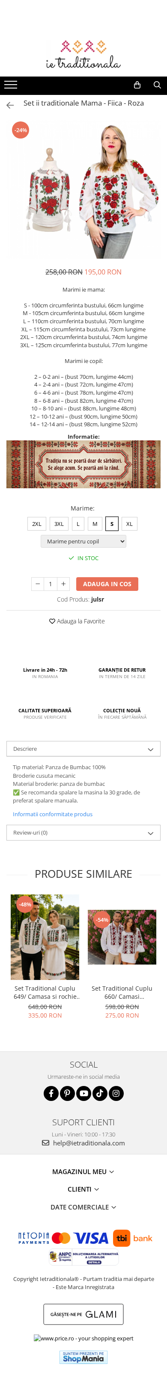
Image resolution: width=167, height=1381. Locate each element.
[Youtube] (83, 1093)
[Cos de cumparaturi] (137, 85)
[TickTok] (99, 1093)
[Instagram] (116, 1093)
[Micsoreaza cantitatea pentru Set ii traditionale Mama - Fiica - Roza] (37, 584)
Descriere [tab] (25, 748)
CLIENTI (80, 1189)
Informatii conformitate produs (52, 814)
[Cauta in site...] (157, 85)
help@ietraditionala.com (88, 1143)
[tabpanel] (83, 189)
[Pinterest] (67, 1093)
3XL (59, 524)
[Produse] (11, 87)
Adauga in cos (107, 584)
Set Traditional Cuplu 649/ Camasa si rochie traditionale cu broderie (45, 992)
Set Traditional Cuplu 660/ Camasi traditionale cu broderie (122, 992)
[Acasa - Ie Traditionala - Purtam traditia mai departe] (83, 55)
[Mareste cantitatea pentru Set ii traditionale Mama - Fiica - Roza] (63, 584)
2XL (37, 524)
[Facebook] (51, 1093)
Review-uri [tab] (30, 832)
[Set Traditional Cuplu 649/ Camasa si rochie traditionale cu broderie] (45, 937)
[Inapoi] (6, 105)
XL (129, 524)
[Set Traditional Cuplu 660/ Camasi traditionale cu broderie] (122, 937)
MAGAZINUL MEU (80, 1171)
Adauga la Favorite (80, 621)
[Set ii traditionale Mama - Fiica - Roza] (83, 189)
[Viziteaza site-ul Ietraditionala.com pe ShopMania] (83, 1357)
